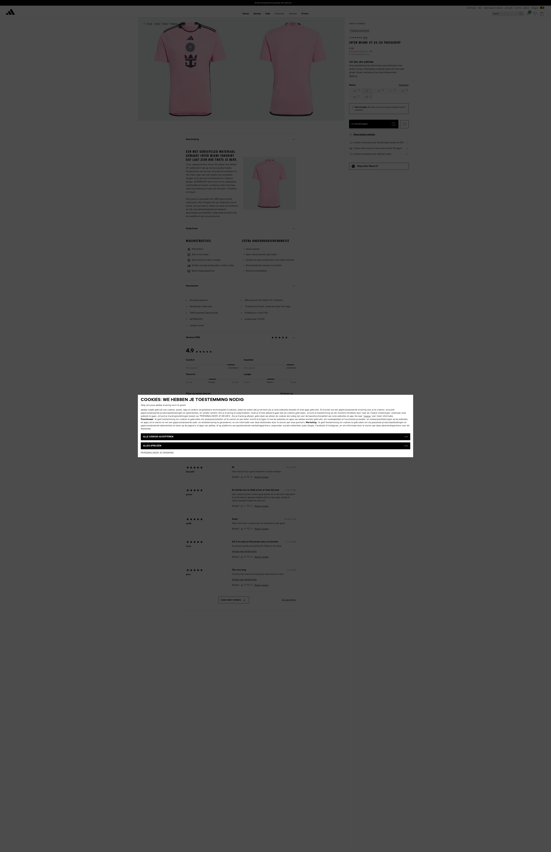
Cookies (367, 416)
